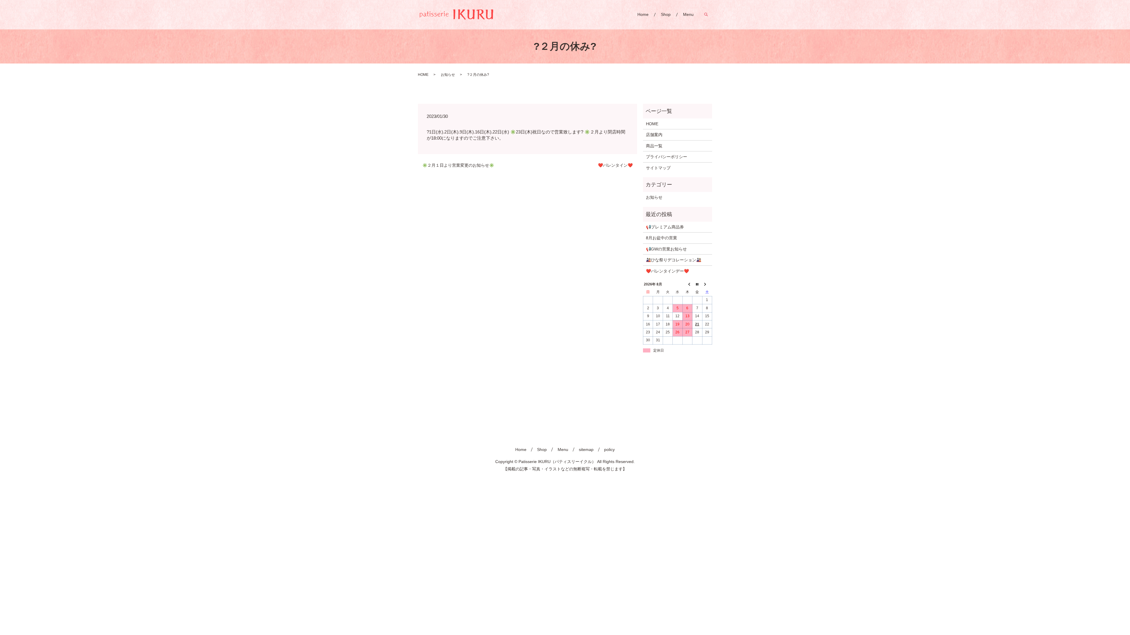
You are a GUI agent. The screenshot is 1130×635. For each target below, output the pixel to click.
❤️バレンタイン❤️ (615, 165)
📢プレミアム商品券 (665, 227)
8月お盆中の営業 (661, 237)
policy (609, 449)
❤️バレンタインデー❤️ (667, 271)
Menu (688, 14)
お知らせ (448, 75)
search (709, 14)
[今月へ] (697, 284)
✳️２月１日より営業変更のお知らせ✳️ (458, 165)
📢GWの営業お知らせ (666, 249)
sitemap (586, 449)
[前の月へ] (687, 284)
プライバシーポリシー (666, 156)
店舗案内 (654, 134)
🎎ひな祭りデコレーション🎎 (673, 260)
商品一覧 (654, 145)
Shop (666, 14)
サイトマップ (658, 168)
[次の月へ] (707, 284)
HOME (423, 75)
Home (643, 14)
